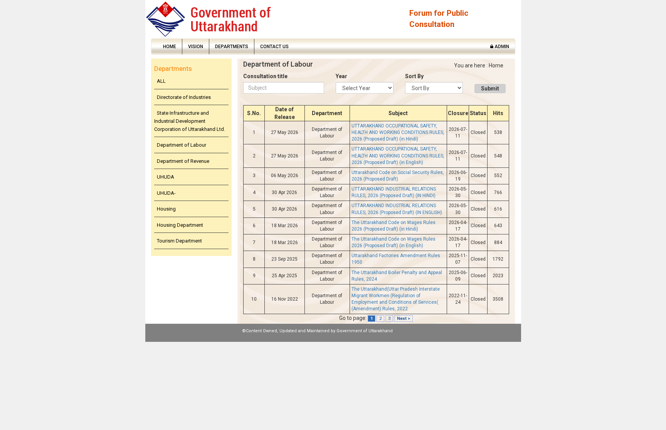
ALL (161, 81)
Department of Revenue (183, 161)
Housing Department (180, 225)
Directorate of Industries (184, 97)
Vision (195, 46)
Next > (403, 318)
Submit (490, 88)
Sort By (414, 76)
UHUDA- (166, 193)
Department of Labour (181, 145)
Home (169, 46)
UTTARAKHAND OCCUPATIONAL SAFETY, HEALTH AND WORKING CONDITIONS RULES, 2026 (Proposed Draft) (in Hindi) (398, 132)
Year (341, 76)
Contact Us (274, 46)
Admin (501, 46)
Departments (231, 46)
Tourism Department (179, 241)
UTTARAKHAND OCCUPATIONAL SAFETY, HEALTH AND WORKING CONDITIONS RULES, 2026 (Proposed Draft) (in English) (398, 155)
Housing (166, 209)
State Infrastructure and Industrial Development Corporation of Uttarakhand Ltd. (189, 121)
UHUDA (165, 177)
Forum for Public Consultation (438, 18)
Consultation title (265, 76)
